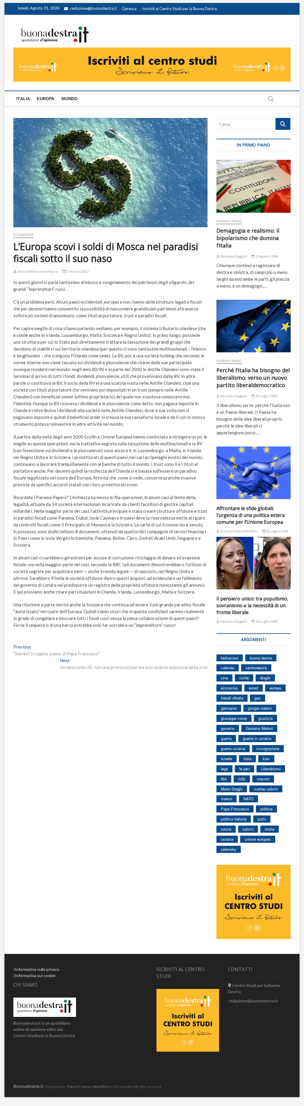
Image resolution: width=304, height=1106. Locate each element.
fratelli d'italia (232, 698)
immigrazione (267, 748)
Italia (23, 98)
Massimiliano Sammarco (37, 271)
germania (229, 708)
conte (244, 678)
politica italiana (233, 819)
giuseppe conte (234, 718)
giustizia (265, 718)
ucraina (227, 839)
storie (269, 829)
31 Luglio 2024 (265, 396)
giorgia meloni (260, 708)
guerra (226, 738)
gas (257, 698)
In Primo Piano (229, 221)
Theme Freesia (78, 1086)
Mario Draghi (232, 789)
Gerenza (129, 8)
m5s (242, 779)
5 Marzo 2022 (77, 271)
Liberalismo (271, 768)
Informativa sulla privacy (37, 969)
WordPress (102, 1086)
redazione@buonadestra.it (93, 8)
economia (229, 688)
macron (263, 779)
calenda (227, 667)
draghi (265, 678)
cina (224, 678)
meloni (226, 799)
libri (224, 779)
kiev (266, 758)
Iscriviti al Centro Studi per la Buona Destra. (180, 8)
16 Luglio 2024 (276, 531)
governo (228, 728)
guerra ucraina (233, 748)
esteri (253, 688)
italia (247, 758)
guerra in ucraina (257, 738)
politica (266, 809)
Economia (23, 234)
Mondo (69, 98)
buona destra (261, 658)
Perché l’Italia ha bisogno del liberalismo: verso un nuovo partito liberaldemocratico (253, 378)
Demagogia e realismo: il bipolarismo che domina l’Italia (247, 238)
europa (275, 688)
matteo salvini (266, 789)
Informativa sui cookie (35, 975)
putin (262, 819)
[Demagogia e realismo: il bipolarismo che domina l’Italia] (253, 186)
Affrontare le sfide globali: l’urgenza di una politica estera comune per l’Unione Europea (250, 515)
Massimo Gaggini (233, 256)
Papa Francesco (235, 809)
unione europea (258, 839)
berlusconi (229, 658)
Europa (45, 98)
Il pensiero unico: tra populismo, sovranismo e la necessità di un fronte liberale (252, 605)
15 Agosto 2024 (266, 256)
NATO (248, 799)
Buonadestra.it (28, 1086)
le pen (244, 768)
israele (226, 758)
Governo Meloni (259, 728)
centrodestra (256, 667)
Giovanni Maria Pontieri (238, 531)
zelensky (228, 849)
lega (224, 768)
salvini (248, 829)
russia (226, 829)
